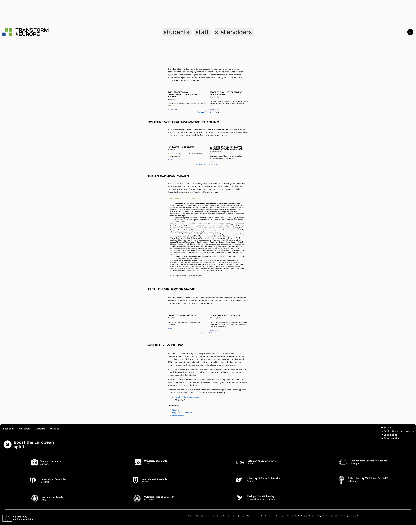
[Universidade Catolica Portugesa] (362, 462)
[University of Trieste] (54, 498)
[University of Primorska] (54, 480)
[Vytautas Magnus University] (156, 498)
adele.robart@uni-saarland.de (185, 397)
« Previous (200, 112)
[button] (208, 198)
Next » (218, 164)
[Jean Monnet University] (156, 480)
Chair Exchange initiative (182, 315)
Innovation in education (181, 147)
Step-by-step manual (182, 413)
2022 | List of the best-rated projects (187, 198)
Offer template (179, 416)
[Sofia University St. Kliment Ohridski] (362, 480)
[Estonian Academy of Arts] (259, 462)
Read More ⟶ (172, 109)
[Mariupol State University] (259, 498)
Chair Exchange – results (225, 315)
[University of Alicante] (156, 462)
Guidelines (176, 410)
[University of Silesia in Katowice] (259, 480)
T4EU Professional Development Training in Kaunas (182, 94)
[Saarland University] (54, 462)
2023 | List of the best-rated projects (187, 276)
